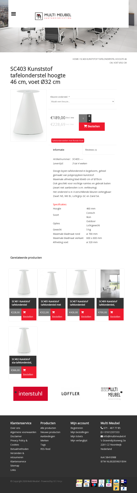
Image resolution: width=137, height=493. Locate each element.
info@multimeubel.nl (115, 436)
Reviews (91, 149)
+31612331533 (111, 432)
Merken (44, 440)
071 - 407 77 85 (112, 428)
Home (76, 59)
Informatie (58, 149)
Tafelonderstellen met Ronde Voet (67, 140)
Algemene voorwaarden (23, 432)
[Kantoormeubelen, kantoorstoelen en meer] (53, 16)
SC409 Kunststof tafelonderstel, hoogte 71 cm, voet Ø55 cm (109, 303)
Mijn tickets (77, 436)
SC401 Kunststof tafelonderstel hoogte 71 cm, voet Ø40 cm (22, 303)
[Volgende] (121, 392)
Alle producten (48, 428)
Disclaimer (16, 436)
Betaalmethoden (19, 449)
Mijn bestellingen (80, 432)
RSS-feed (45, 449)
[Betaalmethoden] (79, 481)
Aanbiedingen (47, 436)
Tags (43, 444)
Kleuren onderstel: (60, 96)
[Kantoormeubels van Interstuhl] (30, 394)
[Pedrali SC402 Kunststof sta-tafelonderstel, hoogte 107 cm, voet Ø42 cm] (22, 341)
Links (13, 470)
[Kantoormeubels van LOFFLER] (70, 394)
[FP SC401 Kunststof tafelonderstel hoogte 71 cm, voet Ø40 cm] (22, 284)
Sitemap (14, 465)
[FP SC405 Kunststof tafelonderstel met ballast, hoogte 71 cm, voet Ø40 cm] (51, 284)
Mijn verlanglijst (79, 440)
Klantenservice (18, 461)
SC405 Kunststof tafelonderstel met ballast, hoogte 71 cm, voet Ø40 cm (51, 303)
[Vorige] (16, 392)
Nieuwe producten (50, 432)
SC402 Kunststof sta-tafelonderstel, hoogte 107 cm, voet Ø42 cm (22, 361)
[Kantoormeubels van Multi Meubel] (110, 394)
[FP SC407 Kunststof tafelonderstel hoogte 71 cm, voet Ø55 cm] (81, 284)
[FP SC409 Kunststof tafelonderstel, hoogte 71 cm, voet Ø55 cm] (110, 284)
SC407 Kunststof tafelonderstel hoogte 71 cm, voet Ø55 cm (80, 303)
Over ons (15, 428)
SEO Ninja (57, 481)
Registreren (77, 428)
